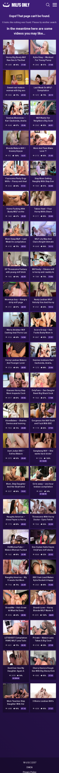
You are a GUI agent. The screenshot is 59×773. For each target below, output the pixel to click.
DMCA (29, 767)
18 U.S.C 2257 (29, 762)
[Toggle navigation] (55, 4)
